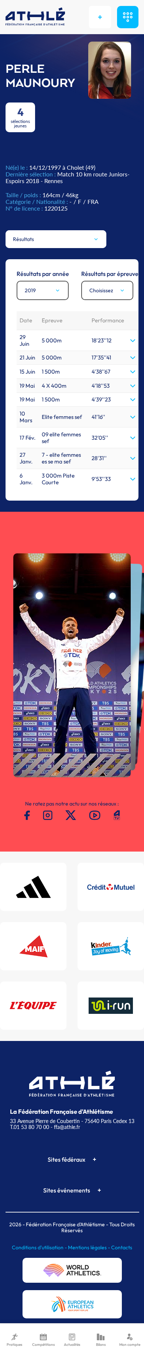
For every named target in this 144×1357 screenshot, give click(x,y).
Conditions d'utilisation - (40, 1247)
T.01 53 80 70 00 (29, 1127)
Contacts (121, 1247)
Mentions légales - (89, 1247)
